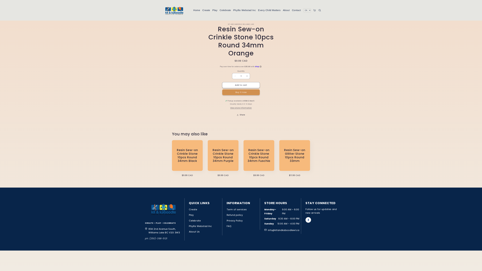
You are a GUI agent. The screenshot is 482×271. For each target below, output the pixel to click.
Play (214, 10)
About (286, 10)
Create (206, 10)
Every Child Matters (269, 10)
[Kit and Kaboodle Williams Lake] (174, 10)
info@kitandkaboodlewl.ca (283, 230)
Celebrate (225, 10)
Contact (296, 10)
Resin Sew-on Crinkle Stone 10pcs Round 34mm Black (187, 155)
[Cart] (314, 10)
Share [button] (242, 115)
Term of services (237, 209)
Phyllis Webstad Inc (244, 10)
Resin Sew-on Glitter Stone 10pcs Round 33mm (294, 155)
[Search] (319, 10)
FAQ (229, 226)
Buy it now (241, 92)
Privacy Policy (235, 220)
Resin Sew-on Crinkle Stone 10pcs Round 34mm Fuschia (259, 155)
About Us (194, 231)
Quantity (241, 71)
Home (196, 10)
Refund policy (235, 215)
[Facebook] (308, 220)
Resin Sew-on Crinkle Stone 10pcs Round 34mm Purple (223, 155)
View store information (241, 108)
